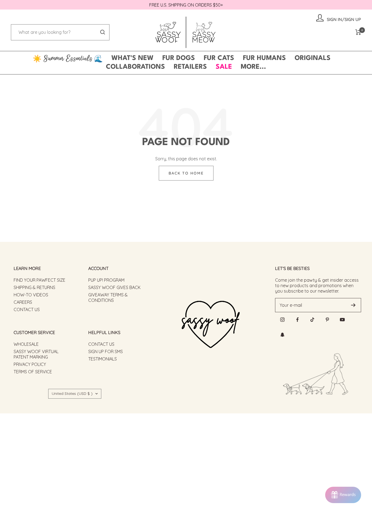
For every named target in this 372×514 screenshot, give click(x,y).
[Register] (353, 305)
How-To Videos (31, 294)
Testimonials (102, 359)
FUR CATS (219, 58)
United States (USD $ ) (72, 393)
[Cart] (358, 32)
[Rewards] (343, 495)
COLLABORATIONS (135, 67)
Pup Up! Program (106, 280)
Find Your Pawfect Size (39, 280)
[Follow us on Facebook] (297, 319)
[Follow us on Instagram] (282, 319)
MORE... (253, 67)
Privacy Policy (30, 364)
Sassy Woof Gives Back (114, 287)
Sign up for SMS (105, 351)
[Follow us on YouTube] (342, 319)
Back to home (186, 173)
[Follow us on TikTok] (312, 319)
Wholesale (26, 344)
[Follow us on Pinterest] (327, 319)
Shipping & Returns (34, 287)
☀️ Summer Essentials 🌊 (68, 58)
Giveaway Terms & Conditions (108, 297)
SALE (224, 67)
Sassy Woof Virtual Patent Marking (36, 354)
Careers (23, 302)
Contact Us (27, 309)
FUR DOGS (178, 58)
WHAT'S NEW (132, 58)
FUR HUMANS (264, 58)
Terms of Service (33, 371)
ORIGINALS (313, 58)
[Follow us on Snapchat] (282, 334)
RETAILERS (190, 67)
